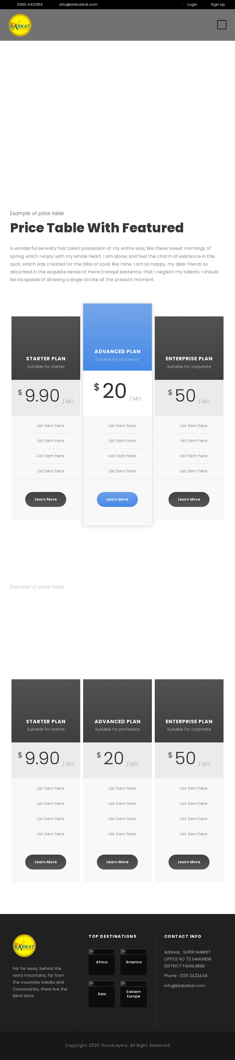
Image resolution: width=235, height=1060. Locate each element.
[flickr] (153, 4)
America (134, 962)
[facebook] (144, 4)
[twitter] (171, 4)
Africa (101, 962)
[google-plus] (162, 4)
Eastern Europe (133, 994)
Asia (102, 994)
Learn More (46, 499)
